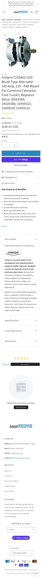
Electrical (10, 19)
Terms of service (21, 573)
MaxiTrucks (12, 569)
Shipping (4, 130)
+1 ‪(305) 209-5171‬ (16, 453)
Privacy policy (10, 573)
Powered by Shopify (21, 569)
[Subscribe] (32, 529)
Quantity (4, 141)
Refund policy (34, 570)
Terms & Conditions (11, 481)
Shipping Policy (10, 486)
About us (7, 471)
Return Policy (9, 491)
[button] (4, 12)
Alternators (17, 19)
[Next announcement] (37, 3)
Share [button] (5, 226)
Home (3, 19)
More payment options (21, 165)
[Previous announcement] (4, 3)
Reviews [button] (6, 364)
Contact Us (8, 476)
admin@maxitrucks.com (21, 458)
